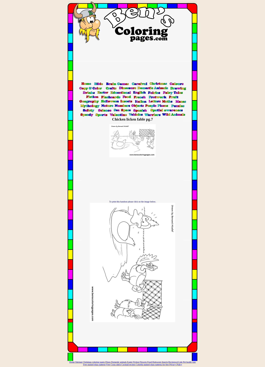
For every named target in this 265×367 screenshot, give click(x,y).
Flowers (143, 362)
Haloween (157, 362)
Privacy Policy (175, 364)
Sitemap (79, 362)
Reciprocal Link (175, 362)
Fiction (136, 362)
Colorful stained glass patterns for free (152, 364)
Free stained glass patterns (94, 364)
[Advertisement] (132, 62)
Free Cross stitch (113, 364)
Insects (165, 362)
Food (149, 362)
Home (72, 362)
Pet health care (189, 362)
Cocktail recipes (128, 364)
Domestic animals (119, 362)
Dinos (108, 362)
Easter (130, 362)
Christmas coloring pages (94, 362)
